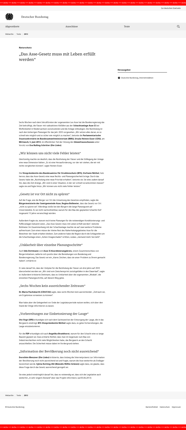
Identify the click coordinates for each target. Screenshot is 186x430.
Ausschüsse (72, 26)
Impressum (176, 407)
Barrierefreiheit (152, 407)
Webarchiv (9, 34)
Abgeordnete (12, 26)
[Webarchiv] (26, 16)
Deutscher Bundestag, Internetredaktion (137, 78)
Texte (127, 26)
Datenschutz (165, 407)
